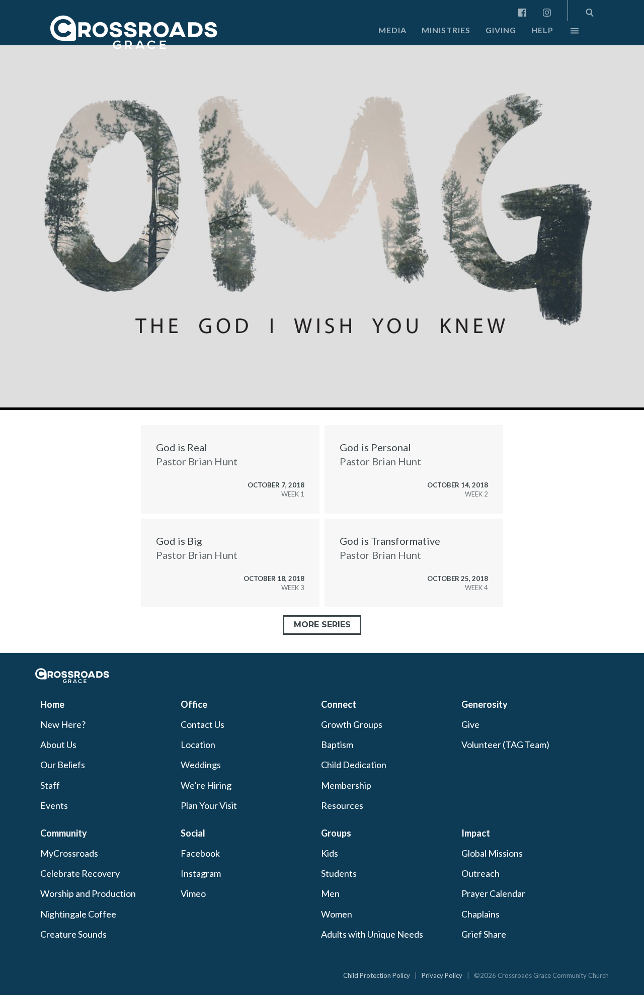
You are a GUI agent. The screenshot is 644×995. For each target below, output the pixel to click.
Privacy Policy (442, 975)
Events (54, 805)
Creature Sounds (73, 934)
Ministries (446, 30)
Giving (501, 30)
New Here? (63, 724)
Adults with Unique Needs (372, 934)
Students (339, 873)
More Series (322, 624)
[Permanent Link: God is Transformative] (414, 563)
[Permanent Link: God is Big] (230, 563)
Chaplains (480, 914)
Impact (475, 833)
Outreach (480, 873)
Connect (338, 704)
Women (336, 914)
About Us (58, 744)
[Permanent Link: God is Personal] (414, 469)
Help (542, 30)
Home (52, 704)
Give (470, 724)
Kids (329, 853)
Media (392, 30)
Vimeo (193, 893)
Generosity (484, 704)
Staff (50, 785)
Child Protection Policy (376, 975)
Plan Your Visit (209, 805)
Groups (336, 833)
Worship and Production (88, 893)
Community (63, 833)
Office (194, 704)
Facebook (200, 853)
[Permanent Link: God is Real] (230, 469)
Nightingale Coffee (78, 914)
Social (193, 833)
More (566, 33)
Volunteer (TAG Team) (505, 744)
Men (330, 893)
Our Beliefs (62, 764)
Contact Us (202, 724)
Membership (346, 785)
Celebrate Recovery (80, 873)
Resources (342, 805)
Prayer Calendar (493, 893)
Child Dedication (353, 764)
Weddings (201, 764)
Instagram (201, 873)
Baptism (337, 744)
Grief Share (483, 934)
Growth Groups (351, 724)
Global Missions (492, 853)
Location (198, 744)
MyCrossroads (69, 853)
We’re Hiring (206, 785)
